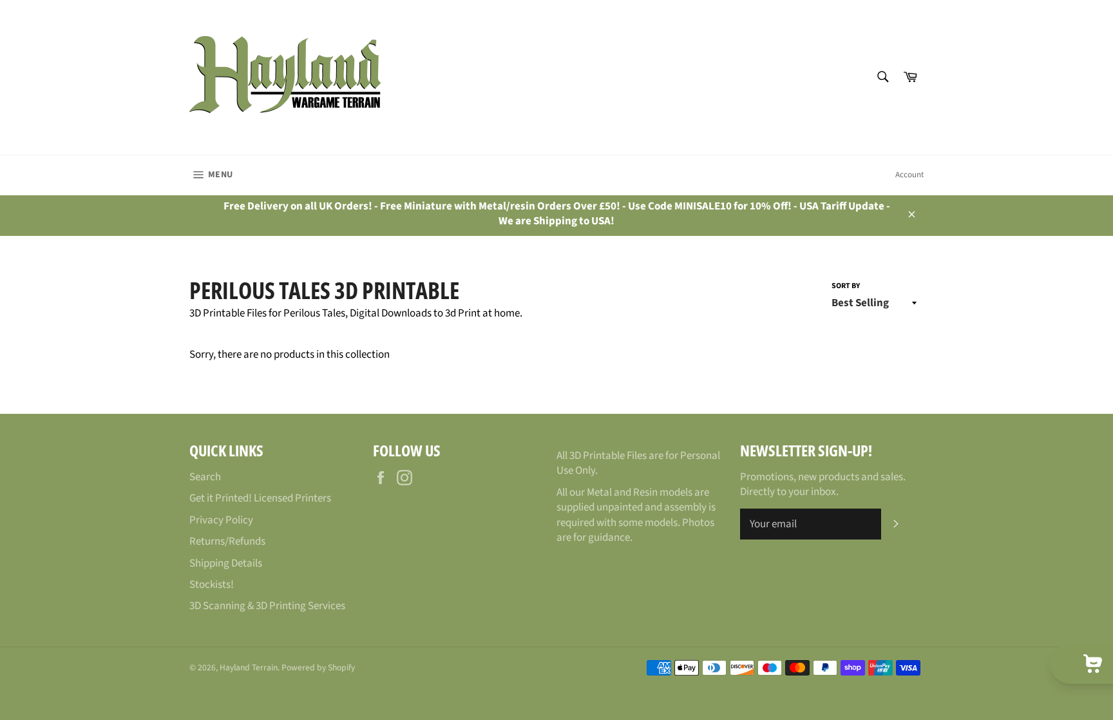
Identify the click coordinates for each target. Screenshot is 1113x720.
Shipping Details (225, 563)
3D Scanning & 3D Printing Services (267, 606)
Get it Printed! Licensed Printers (260, 498)
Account (909, 174)
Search (205, 477)
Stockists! (211, 584)
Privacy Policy (221, 520)
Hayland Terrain (249, 667)
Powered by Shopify (318, 667)
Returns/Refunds (227, 541)
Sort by (846, 286)
